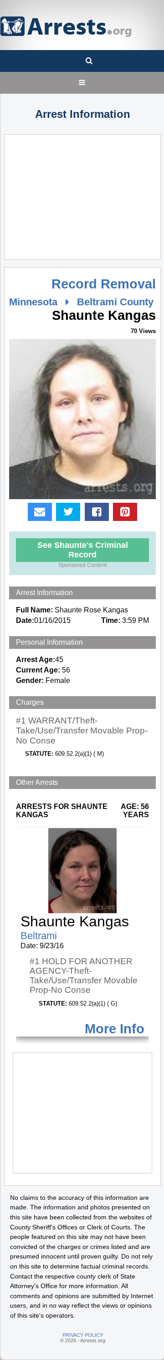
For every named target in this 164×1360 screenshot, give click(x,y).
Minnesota (33, 302)
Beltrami (38, 935)
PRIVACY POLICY (82, 1335)
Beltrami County (115, 302)
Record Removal (103, 284)
